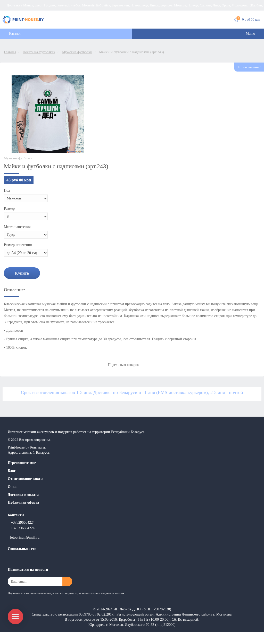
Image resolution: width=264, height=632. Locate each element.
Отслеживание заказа (25, 479)
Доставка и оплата (23, 495)
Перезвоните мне (22, 463)
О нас (12, 487)
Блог (11, 471)
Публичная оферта (23, 502)
